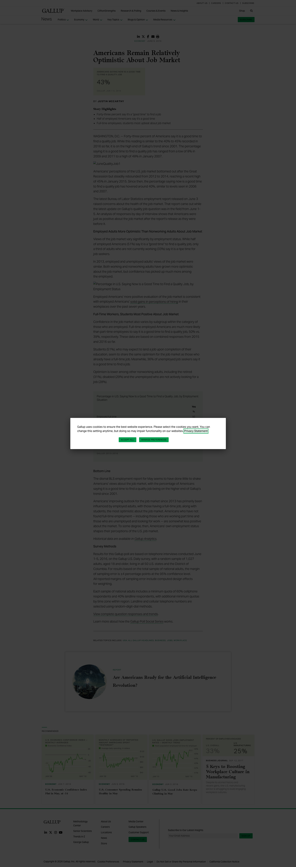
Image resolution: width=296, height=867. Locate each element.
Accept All (127, 440)
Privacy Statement (196, 431)
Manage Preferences (154, 440)
